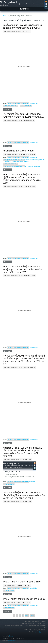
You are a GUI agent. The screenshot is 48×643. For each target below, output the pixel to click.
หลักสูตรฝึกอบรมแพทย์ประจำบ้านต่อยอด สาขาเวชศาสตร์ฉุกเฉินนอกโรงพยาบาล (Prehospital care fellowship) (24, 160)
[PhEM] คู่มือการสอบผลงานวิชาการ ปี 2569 (24, 599)
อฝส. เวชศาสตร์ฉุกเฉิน (11, 106)
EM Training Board (8, 2)
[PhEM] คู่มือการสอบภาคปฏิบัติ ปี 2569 (22, 581)
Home (4, 16)
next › (27, 615)
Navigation (24, 9)
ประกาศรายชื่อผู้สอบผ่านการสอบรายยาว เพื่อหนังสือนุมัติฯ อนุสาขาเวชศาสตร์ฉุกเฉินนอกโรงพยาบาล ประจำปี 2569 (24, 495)
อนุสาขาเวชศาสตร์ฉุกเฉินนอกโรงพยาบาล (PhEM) (23, 103)
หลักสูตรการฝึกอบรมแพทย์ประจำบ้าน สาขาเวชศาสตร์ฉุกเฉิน (22, 166)
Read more (8, 109)
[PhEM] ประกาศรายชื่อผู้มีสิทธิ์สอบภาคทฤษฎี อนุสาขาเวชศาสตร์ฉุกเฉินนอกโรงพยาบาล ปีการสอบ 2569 (22, 269)
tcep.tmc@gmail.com (40, 632)
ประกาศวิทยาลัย (26, 106)
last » (32, 615)
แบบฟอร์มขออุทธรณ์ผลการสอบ (18, 150)
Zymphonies (12, 640)
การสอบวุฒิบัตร (9, 484)
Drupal (11, 636)
